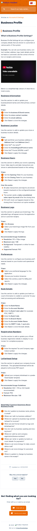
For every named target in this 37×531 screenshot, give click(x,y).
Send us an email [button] (20, 513)
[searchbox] (18, 9)
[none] (9, 3)
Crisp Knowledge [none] (22, 528)
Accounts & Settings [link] (16, 17)
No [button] (22, 478)
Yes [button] (15, 478)
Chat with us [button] (20, 508)
